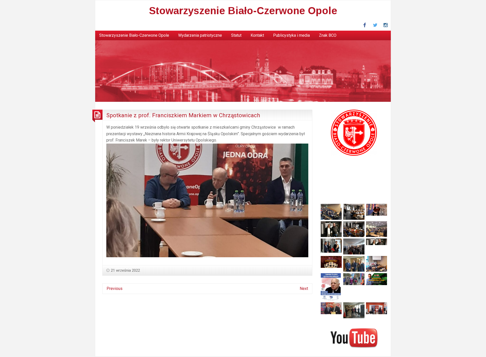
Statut (236, 35)
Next (304, 288)
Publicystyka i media (291, 35)
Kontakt (257, 35)
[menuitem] (134, 35)
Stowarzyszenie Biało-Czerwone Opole (243, 10)
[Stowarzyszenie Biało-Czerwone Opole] (243, 70)
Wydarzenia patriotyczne (200, 35)
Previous (115, 288)
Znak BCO (327, 35)
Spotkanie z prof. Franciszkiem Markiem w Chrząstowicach (183, 115)
